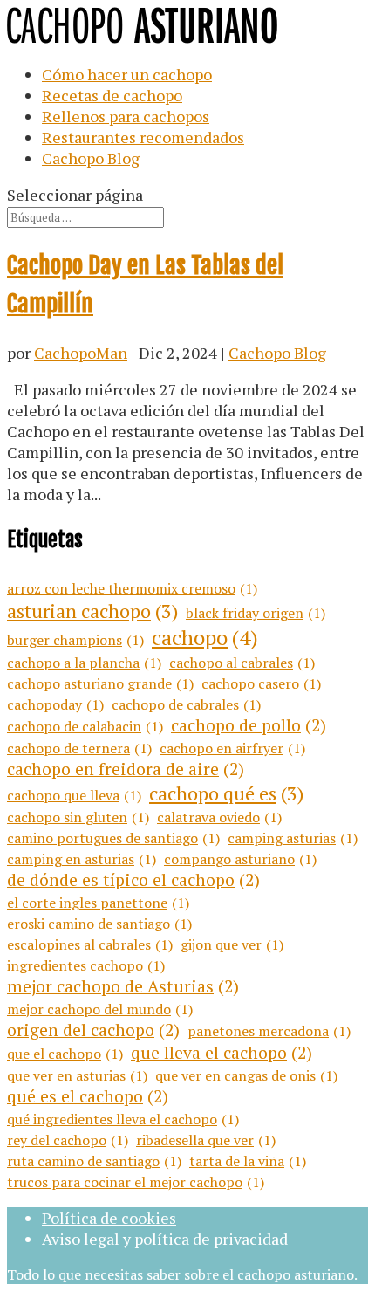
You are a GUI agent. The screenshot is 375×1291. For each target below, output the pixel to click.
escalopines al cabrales (90, 944)
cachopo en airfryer (232, 748)
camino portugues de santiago (113, 838)
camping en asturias (81, 859)
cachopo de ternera (79, 748)
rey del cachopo (67, 1140)
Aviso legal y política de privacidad (165, 1238)
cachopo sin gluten (78, 817)
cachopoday (55, 704)
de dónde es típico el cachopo (133, 880)
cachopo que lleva (74, 795)
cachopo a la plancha (84, 662)
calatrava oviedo (219, 817)
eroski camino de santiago (99, 923)
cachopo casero (261, 683)
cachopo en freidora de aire (125, 769)
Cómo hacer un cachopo (127, 74)
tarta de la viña (247, 1161)
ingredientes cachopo (86, 965)
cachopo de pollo (248, 725)
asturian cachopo (92, 610)
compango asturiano (240, 859)
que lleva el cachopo (221, 1052)
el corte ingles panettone (98, 902)
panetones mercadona (269, 1030)
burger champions (75, 639)
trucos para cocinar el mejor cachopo (135, 1181)
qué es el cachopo (87, 1096)
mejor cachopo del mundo (100, 1009)
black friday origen (255, 612)
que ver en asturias (77, 1075)
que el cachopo (65, 1053)
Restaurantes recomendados (143, 137)
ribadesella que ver (206, 1140)
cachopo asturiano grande (100, 683)
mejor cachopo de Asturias (123, 986)
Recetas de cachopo (112, 95)
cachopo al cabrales (242, 662)
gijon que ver (232, 944)
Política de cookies (109, 1217)
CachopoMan (80, 352)
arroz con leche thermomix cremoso (132, 588)
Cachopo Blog (91, 158)
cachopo (205, 637)
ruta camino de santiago (94, 1161)
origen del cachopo (93, 1030)
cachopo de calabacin (85, 726)
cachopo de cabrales (186, 704)
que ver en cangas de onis (246, 1075)
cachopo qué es (226, 793)
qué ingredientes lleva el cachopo (123, 1119)
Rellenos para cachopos (125, 116)
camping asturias (293, 838)
